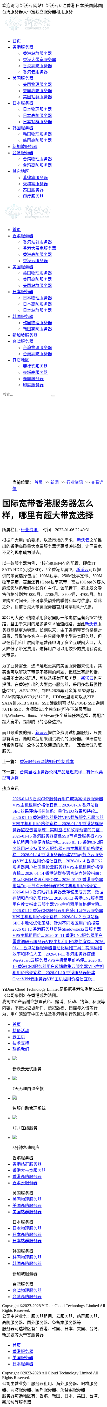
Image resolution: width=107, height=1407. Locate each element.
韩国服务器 (22, 128)
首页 (16, 41)
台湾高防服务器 (37, 165)
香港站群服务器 (37, 53)
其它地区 (20, 171)
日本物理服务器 (37, 109)
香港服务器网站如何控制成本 (47, 761)
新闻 (54, 482)
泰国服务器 (33, 190)
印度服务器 (33, 196)
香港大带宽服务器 (39, 59)
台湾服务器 (22, 153)
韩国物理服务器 (37, 134)
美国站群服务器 (37, 97)
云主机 (18, 1037)
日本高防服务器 (37, 115)
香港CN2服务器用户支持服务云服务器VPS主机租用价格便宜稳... (57, 848)
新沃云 (83, 540)
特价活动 (20, 1030)
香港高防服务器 (37, 66)
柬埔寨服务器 (35, 184)
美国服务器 (22, 78)
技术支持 (20, 1043)
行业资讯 (74, 482)
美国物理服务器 (37, 84)
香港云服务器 (35, 72)
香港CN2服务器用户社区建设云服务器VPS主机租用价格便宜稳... (57, 867)
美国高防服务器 (37, 90)
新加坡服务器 (24, 146)
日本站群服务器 (37, 122)
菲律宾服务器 (35, 177)
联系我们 (20, 1049)
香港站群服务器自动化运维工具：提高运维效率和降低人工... (58, 947)
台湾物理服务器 (37, 159)
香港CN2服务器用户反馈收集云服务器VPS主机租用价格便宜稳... (58, 966)
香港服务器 (22, 47)
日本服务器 (22, 103)
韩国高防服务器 (37, 140)
